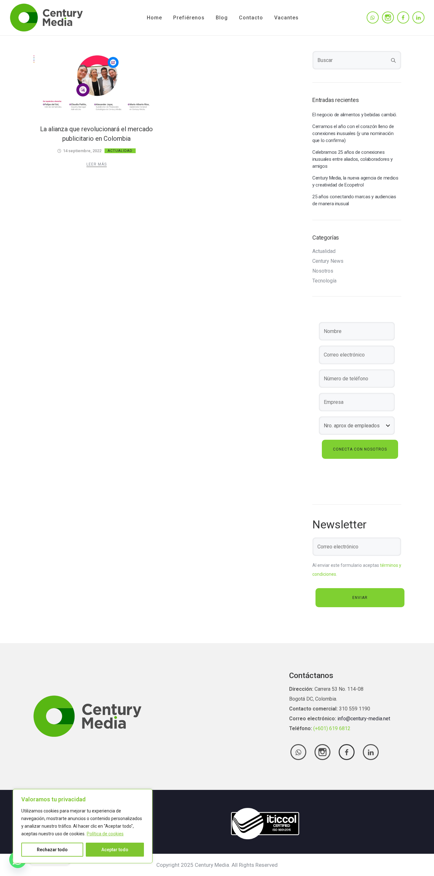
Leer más (96, 164)
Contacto (251, 18)
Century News (327, 261)
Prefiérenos (189, 18)
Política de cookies (105, 833)
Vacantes (286, 18)
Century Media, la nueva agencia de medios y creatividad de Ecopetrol (355, 181)
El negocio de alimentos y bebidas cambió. (354, 115)
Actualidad (120, 151)
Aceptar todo (114, 849)
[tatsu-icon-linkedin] (418, 17)
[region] (83, 826)
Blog (222, 18)
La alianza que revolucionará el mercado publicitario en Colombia (96, 133)
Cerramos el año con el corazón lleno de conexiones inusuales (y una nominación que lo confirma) (353, 133)
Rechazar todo (52, 849)
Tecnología (324, 280)
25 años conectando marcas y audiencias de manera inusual (354, 200)
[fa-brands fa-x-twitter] (322, 752)
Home (154, 18)
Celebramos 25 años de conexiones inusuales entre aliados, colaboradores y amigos (352, 159)
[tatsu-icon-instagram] (388, 17)
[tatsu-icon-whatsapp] (373, 17)
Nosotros (322, 271)
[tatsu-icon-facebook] (403, 17)
